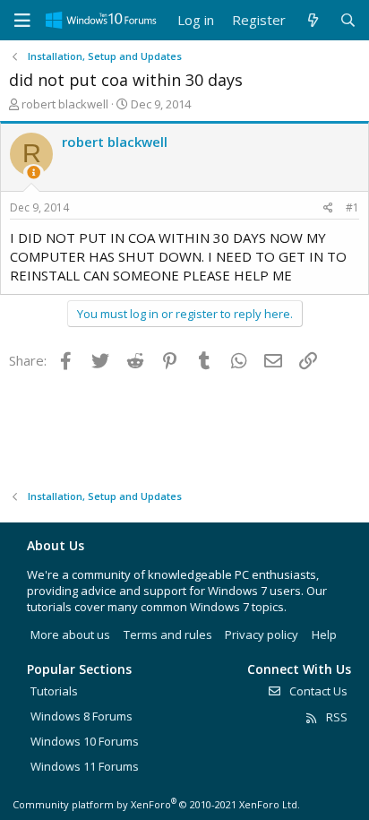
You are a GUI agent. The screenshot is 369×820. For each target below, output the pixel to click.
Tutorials (54, 691)
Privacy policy (261, 634)
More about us (70, 634)
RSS (335, 717)
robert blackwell (64, 104)
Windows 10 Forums (84, 741)
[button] (22, 20)
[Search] (347, 20)
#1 (352, 207)
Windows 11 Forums (84, 766)
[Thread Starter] (33, 172)
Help (324, 634)
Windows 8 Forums (81, 716)
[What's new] (312, 20)
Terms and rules (168, 634)
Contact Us (317, 691)
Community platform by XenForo (156, 804)
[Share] (328, 208)
